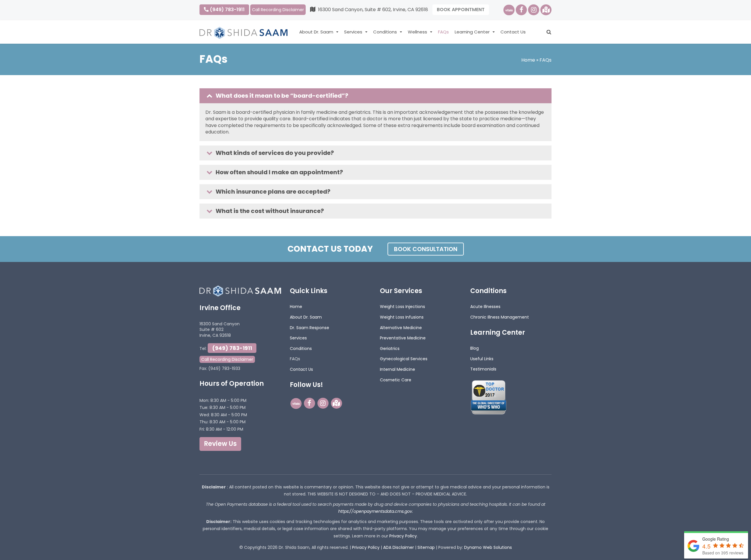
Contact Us (513, 32)
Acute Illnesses (485, 306)
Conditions (385, 32)
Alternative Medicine (401, 328)
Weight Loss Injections (402, 306)
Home (528, 60)
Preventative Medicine (403, 338)
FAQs (443, 32)
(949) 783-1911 (227, 9)
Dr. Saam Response (309, 328)
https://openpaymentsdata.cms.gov (375, 511)
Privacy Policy (403, 536)
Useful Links (481, 359)
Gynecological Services (403, 359)
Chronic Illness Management (499, 317)
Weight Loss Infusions (402, 317)
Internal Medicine (397, 369)
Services (353, 32)
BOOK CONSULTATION (425, 249)
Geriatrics (390, 348)
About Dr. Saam (316, 32)
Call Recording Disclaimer (278, 10)
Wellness (417, 32)
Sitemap (426, 547)
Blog (474, 348)
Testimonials (483, 369)
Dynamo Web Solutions (488, 547)
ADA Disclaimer (398, 547)
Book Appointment (461, 9)
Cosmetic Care (395, 380)
